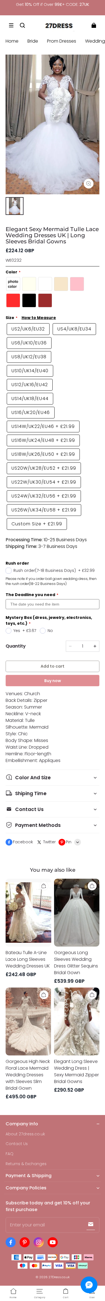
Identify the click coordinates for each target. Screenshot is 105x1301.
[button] (11, 25)
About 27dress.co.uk (25, 1134)
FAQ (9, 1154)
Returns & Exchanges (26, 1164)
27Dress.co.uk (59, 1277)
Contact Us (17, 1143)
